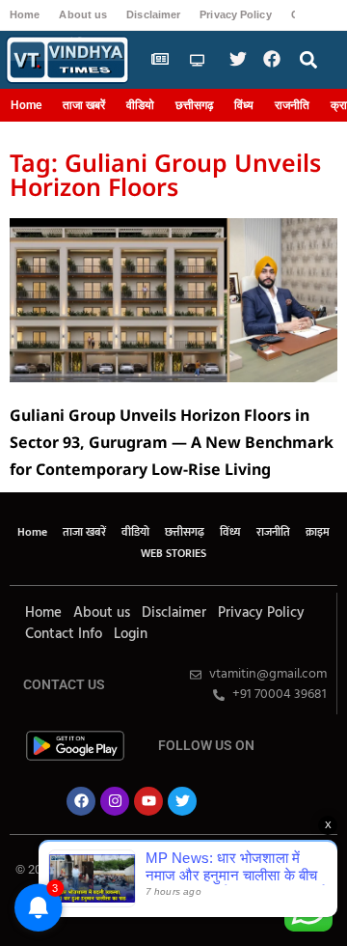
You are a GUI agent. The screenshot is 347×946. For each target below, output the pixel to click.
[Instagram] (114, 801)
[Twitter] (182, 801)
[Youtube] (148, 801)
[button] (309, 60)
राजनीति (292, 105)
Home (25, 14)
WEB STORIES (173, 553)
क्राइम (318, 532)
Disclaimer (153, 14)
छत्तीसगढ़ (194, 105)
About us (83, 14)
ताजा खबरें (84, 105)
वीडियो (140, 105)
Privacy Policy (235, 14)
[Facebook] (81, 801)
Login (130, 634)
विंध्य (244, 105)
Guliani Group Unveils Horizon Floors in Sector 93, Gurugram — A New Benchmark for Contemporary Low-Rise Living (172, 442)
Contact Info (63, 634)
